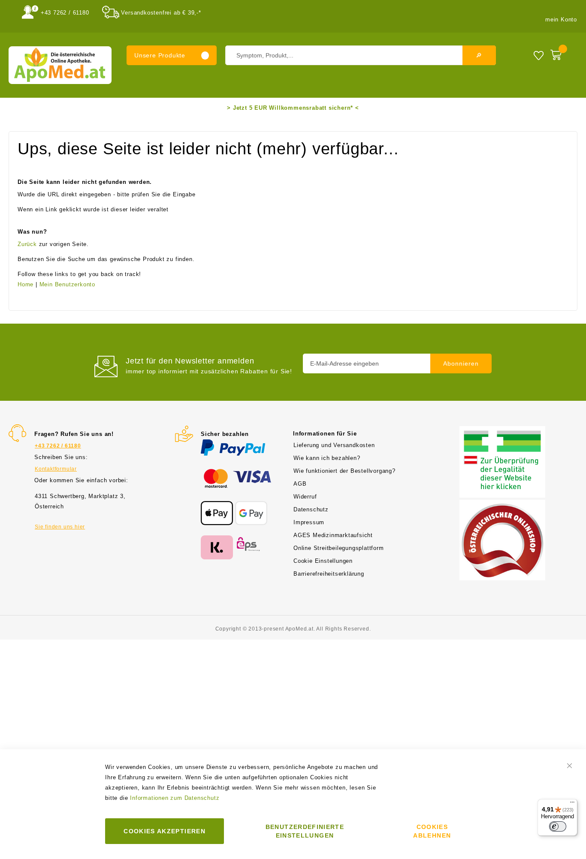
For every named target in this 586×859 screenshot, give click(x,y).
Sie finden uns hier (60, 527)
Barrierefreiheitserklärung (328, 574)
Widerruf (305, 496)
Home (25, 284)
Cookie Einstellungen (323, 561)
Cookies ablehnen (432, 831)
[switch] (557, 826)
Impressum (308, 522)
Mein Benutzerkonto (67, 284)
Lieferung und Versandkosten (334, 445)
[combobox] (360, 55)
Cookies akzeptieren (164, 831)
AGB (299, 484)
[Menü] (572, 804)
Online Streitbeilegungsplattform (338, 548)
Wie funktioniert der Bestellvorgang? (344, 471)
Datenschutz (311, 509)
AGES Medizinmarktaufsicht (333, 535)
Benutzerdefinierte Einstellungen (305, 831)
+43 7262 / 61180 (65, 12)
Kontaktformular (56, 469)
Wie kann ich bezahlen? (326, 458)
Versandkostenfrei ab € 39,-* (161, 12)
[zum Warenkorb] (561, 53)
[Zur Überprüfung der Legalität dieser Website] (502, 431)
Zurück (27, 244)
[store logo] (60, 65)
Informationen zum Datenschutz (174, 798)
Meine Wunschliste (538, 55)
